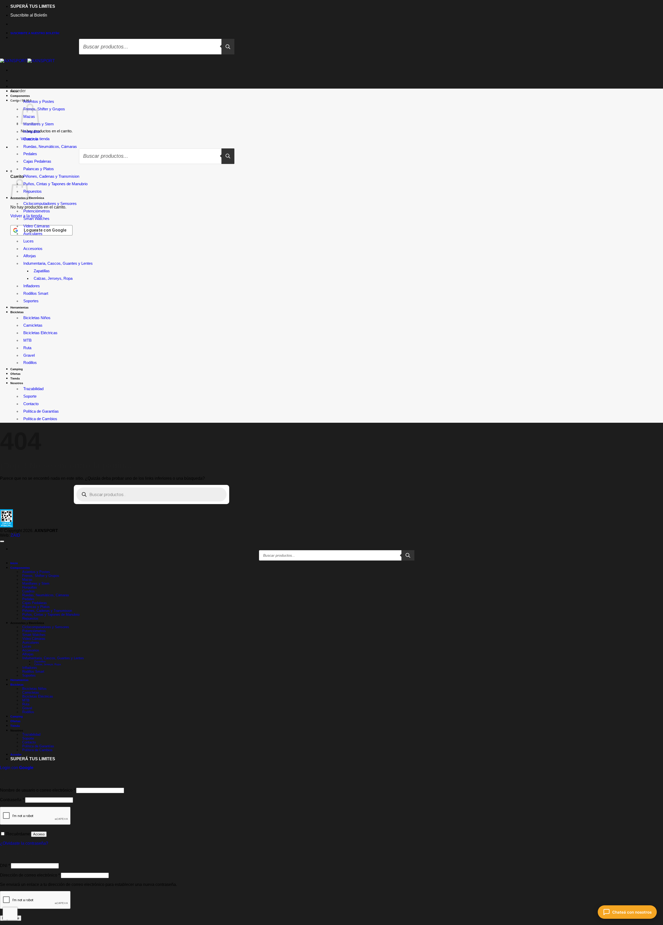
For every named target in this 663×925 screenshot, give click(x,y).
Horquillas (31, 132)
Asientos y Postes (38, 101)
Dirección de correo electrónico (30, 875)
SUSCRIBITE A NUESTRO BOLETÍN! (35, 33)
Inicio (14, 91)
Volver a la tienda (26, 216)
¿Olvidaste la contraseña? (24, 843)
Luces (28, 241)
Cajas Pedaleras (34, 603)
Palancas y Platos (38, 169)
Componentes (20, 95)
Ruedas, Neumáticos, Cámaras (50, 147)
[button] (18, 91)
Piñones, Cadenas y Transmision (51, 176)
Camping (16, 369)
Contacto (31, 404)
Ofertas (15, 373)
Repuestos (32, 191)
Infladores (31, 286)
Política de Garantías (41, 411)
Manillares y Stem (38, 124)
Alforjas (29, 256)
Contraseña (12, 800)
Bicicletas (17, 312)
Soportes (31, 301)
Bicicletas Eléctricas (40, 333)
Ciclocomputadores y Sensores (50, 204)
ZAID (15, 535)
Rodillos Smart (35, 293)
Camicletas (32, 325)
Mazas (29, 116)
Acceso (39, 834)
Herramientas (19, 307)
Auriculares (32, 234)
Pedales (28, 599)
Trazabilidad (33, 389)
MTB (27, 340)
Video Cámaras (36, 226)
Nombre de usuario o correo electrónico (37, 790)
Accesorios (32, 249)
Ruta (27, 348)
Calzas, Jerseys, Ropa (53, 278)
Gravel (29, 355)
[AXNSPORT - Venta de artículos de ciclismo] (27, 61)
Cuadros (30, 139)
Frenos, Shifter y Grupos (44, 109)
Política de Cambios (40, 419)
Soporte (30, 396)
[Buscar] (227, 46)
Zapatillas (42, 271)
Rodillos (30, 363)
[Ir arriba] (2, 541)
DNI (5, 865)
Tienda (15, 378)
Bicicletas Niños (37, 318)
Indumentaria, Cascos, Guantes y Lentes (58, 263)
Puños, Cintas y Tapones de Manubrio (55, 184)
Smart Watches (36, 219)
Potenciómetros (36, 211)
